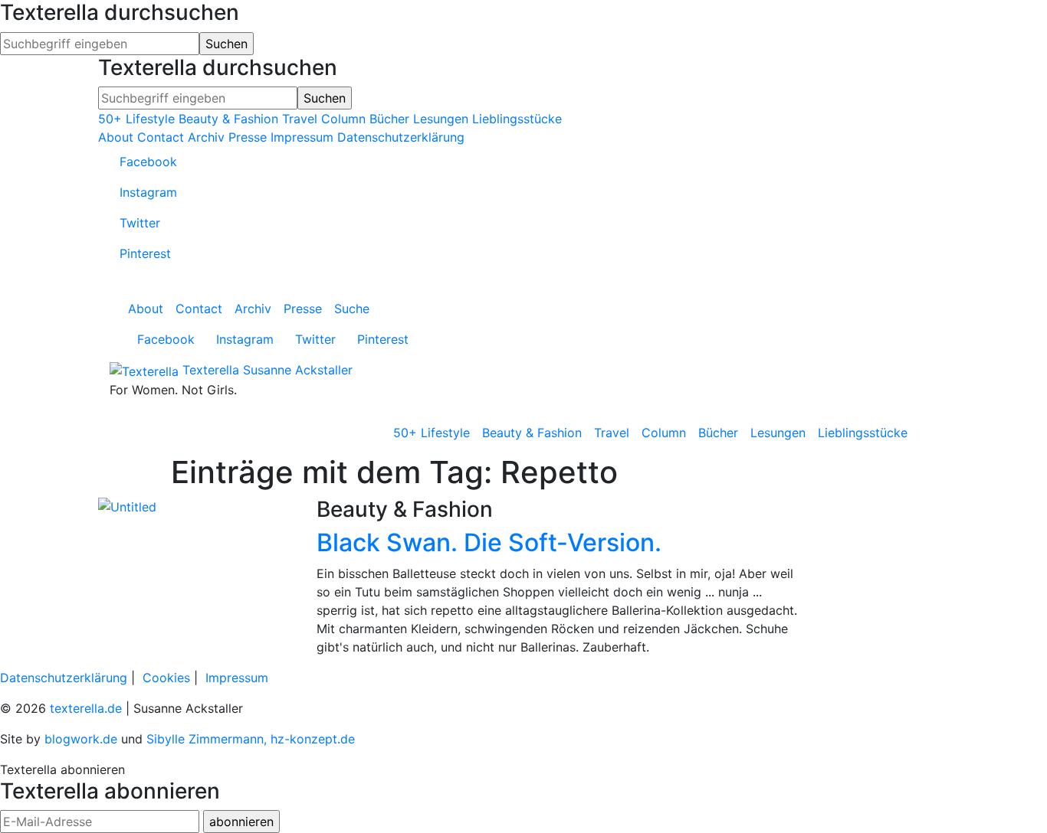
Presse (247, 137)
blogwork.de (80, 738)
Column (343, 118)
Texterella (210, 369)
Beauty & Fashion (228, 118)
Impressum (302, 137)
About (115, 137)
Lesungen (440, 118)
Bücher (389, 118)
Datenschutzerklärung (400, 137)
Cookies (166, 677)
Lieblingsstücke (517, 118)
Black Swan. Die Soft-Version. (489, 542)
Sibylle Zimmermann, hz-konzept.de (250, 738)
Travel (299, 118)
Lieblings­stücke (863, 432)
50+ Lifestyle (136, 118)
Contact (160, 137)
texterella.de (86, 708)
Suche (351, 308)
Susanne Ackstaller (298, 369)
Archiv (206, 137)
